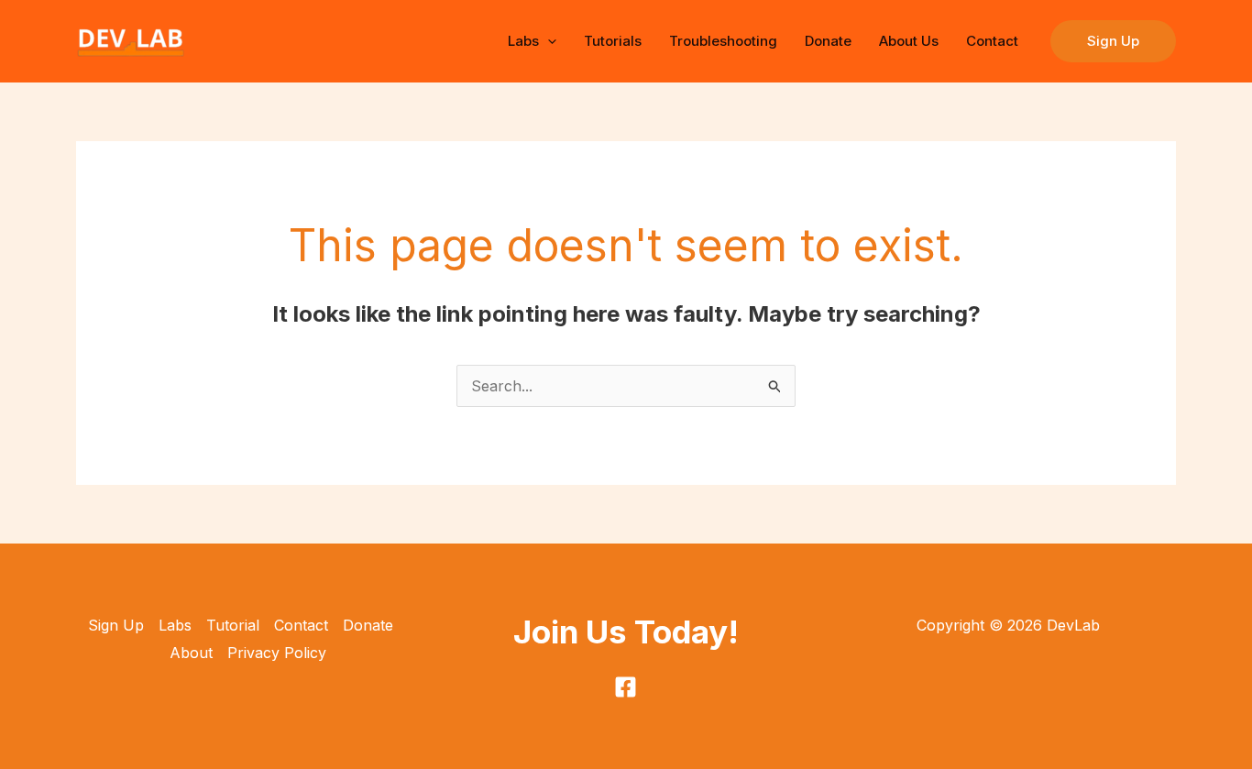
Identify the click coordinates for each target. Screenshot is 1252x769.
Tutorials (613, 40)
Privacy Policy (276, 652)
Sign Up (116, 625)
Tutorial (232, 625)
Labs (523, 40)
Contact (992, 40)
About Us (909, 40)
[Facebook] (625, 687)
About (191, 652)
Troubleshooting (723, 40)
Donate (828, 40)
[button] (547, 41)
